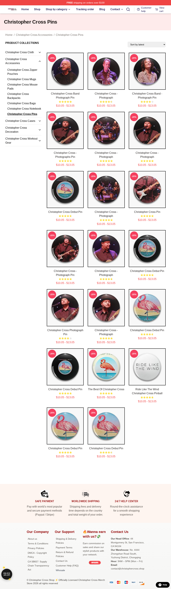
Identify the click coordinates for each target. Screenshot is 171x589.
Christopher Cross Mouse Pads (22, 86)
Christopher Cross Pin (147, 212)
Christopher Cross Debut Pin (65, 212)
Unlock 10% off (6, 574)
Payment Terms (64, 547)
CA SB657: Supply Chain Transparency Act (38, 565)
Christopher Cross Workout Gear (21, 140)
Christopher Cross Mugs (21, 79)
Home (9, 34)
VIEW (65, 86)
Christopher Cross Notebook (24, 108)
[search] (128, 9)
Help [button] (165, 585)
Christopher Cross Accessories (34, 34)
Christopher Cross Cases (20, 120)
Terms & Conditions (38, 543)
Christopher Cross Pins (69, 34)
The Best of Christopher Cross (106, 389)
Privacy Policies (36, 548)
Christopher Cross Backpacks (18, 96)
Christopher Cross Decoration (16, 129)
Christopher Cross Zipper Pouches (22, 71)
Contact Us (61, 561)
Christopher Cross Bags (21, 103)
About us (32, 538)
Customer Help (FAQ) (67, 565)
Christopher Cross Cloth (19, 52)
